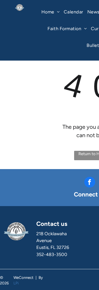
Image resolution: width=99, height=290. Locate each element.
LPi (16, 283)
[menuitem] (50, 13)
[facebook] (89, 183)
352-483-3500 (51, 254)
